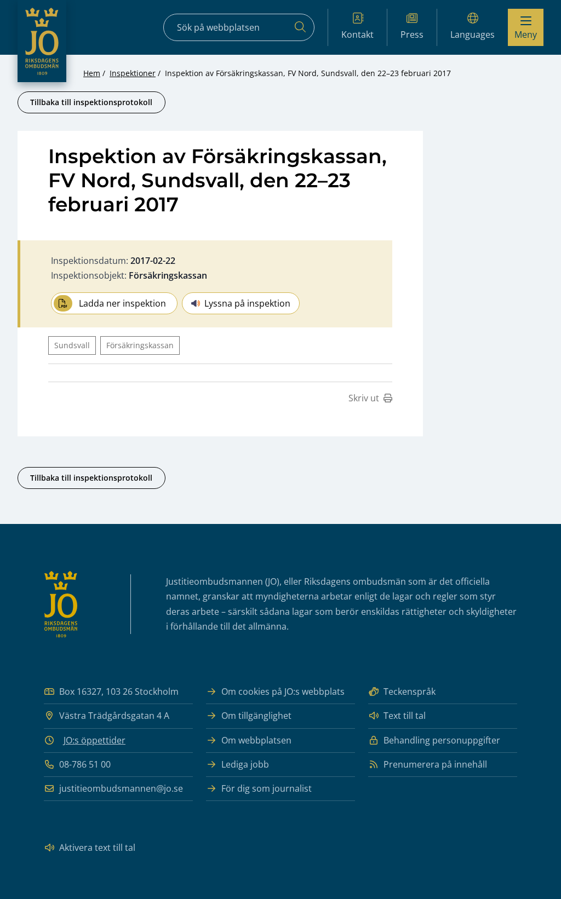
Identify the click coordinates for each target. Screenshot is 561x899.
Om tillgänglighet (256, 716)
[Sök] (300, 27)
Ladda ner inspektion (122, 303)
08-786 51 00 (85, 764)
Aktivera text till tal (97, 848)
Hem (91, 73)
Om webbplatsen (256, 740)
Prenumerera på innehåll (435, 764)
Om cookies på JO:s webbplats (283, 691)
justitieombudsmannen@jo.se (121, 788)
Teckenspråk (409, 691)
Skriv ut (363, 398)
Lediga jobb (245, 764)
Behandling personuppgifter (441, 740)
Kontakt (357, 34)
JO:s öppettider (94, 740)
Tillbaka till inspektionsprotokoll (91, 102)
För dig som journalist (266, 788)
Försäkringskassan (140, 345)
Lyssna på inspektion (247, 303)
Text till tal (404, 716)
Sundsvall (72, 345)
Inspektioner (133, 73)
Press (411, 34)
